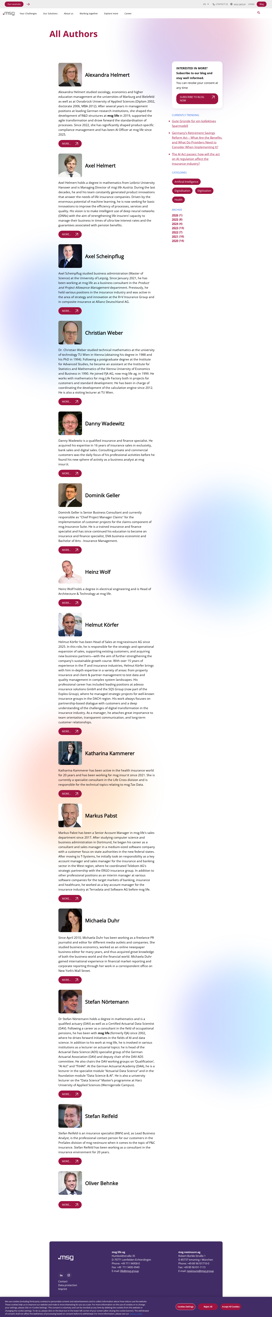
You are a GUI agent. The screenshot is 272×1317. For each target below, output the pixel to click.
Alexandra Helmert (107, 74)
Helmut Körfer (102, 624)
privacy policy (136, 1313)
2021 (175, 236)
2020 (175, 241)
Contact (63, 1281)
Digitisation (204, 190)
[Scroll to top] (244, 1256)
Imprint (62, 1289)
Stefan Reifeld (101, 1116)
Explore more (111, 13)
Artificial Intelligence (186, 181)
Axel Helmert (100, 165)
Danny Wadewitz (105, 423)
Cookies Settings (185, 1306)
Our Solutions (50, 13)
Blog (262, 4)
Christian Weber (104, 332)
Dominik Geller (102, 495)
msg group (239, 4)
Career (128, 13)
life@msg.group (129, 1271)
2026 (175, 215)
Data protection (67, 1285)
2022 (175, 232)
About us (68, 13)
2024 (175, 224)
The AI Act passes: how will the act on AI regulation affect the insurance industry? (196, 159)
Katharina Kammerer (110, 753)
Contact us (221, 4)
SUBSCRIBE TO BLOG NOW (192, 98)
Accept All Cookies (230, 1306)
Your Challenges (28, 13)
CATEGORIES (179, 172)
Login (251, 4)
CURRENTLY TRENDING (185, 115)
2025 (175, 219)
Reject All (208, 1306)
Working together (89, 13)
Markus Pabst (101, 815)
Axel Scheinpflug (104, 256)
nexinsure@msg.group (200, 1271)
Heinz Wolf (97, 571)
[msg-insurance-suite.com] (9, 14)
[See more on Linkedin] (61, 1277)
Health (178, 199)
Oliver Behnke (101, 1183)
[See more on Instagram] (69, 1277)
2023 (175, 228)
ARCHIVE (177, 209)
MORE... (66, 143)
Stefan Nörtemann (107, 1001)
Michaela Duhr (102, 920)
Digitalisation (182, 190)
